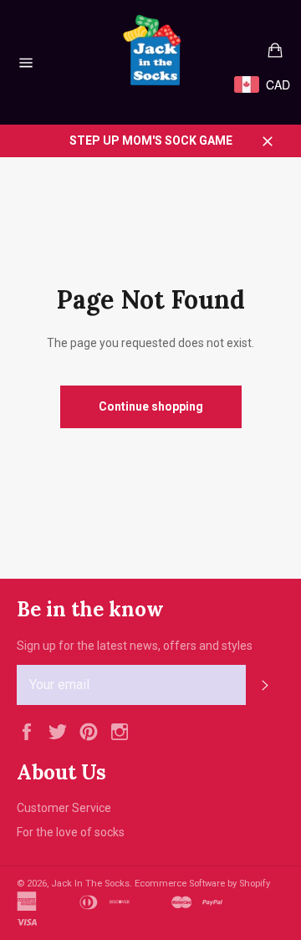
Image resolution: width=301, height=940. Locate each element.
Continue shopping (151, 406)
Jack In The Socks (90, 883)
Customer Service (64, 808)
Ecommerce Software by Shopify (202, 883)
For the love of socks (71, 832)
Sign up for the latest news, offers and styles (135, 645)
